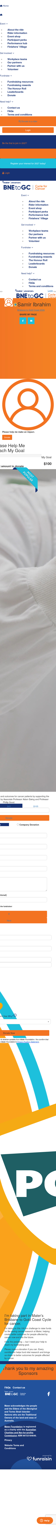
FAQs (10, 111)
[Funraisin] (39, 1456)
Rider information (17, 33)
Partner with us (15, 66)
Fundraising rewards (19, 85)
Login (28, 130)
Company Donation (29, 824)
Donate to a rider (29, 153)
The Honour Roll (16, 88)
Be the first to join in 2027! (14, 143)
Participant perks (17, 40)
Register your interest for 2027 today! (28, 163)
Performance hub (17, 43)
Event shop (13, 36)
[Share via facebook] (23, 320)
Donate (11, 95)
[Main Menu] (1, 291)
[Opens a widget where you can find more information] (45, 1521)
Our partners (14, 62)
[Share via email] (31, 320)
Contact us (19, 1387)
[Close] (55, 291)
